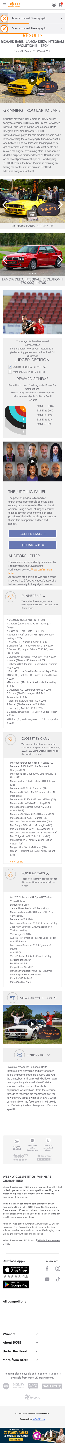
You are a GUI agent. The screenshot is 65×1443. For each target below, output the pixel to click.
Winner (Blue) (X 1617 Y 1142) (29, 372)
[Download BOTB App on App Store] (16, 1272)
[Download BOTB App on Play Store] (16, 1284)
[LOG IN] (54, 4)
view (35, 352)
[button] (29, 220)
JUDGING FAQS (31, 545)
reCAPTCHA (38, 1419)
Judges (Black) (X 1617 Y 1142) (29, 367)
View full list (16, 861)
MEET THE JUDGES (31, 534)
